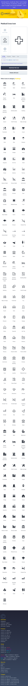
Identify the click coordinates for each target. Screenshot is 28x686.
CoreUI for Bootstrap (6, 632)
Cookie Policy (4, 670)
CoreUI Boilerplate (5, 636)
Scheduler (3, 641)
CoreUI (2, 646)
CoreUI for (5, 647)
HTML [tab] (3, 56)
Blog (2, 665)
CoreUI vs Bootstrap (6, 676)
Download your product (6, 624)
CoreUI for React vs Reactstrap (8, 684)
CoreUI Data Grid (5, 638)
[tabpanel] (14, 61)
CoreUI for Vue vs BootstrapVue (8, 677)
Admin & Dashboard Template (9, 654)
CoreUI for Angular (5, 630)
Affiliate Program (5, 626)
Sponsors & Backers (5, 668)
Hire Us (2, 667)
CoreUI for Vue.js (5, 635)
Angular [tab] (9, 56)
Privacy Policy (4, 671)
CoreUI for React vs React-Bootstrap (10, 682)
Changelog (3, 621)
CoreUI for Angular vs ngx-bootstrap (10, 681)
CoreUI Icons (4, 640)
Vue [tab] (18, 56)
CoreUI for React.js (6, 633)
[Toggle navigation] (25, 13)
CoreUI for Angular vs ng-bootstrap (9, 679)
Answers (2, 664)
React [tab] (13, 56)
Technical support (5, 623)
